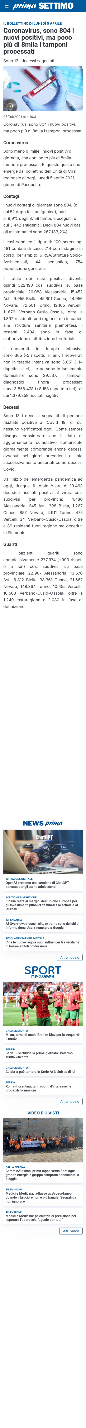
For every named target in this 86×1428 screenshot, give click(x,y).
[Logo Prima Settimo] (43, 6)
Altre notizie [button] (69, 957)
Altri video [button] (71, 1231)
